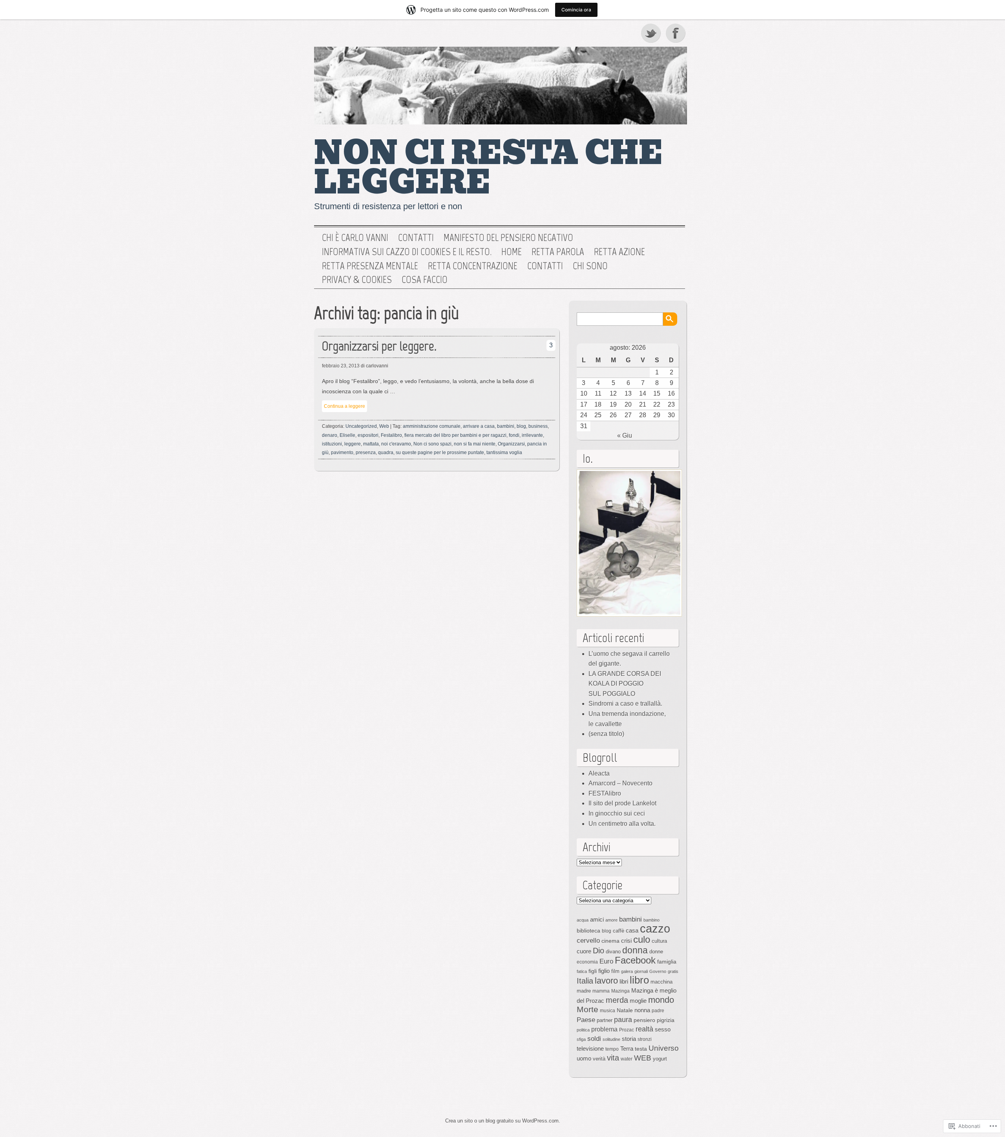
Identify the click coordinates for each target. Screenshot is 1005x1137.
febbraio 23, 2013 (341, 366)
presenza (366, 452)
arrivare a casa (479, 426)
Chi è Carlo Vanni (355, 238)
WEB (642, 1058)
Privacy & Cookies (357, 280)
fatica (582, 971)
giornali (641, 971)
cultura (659, 941)
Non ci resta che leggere (488, 168)
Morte (587, 1009)
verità (599, 1059)
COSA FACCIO (425, 280)
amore (611, 920)
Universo (664, 1048)
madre (584, 991)
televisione (590, 1049)
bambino (651, 920)
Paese (586, 1020)
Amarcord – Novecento (620, 783)
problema (604, 1029)
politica (583, 1029)
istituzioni (332, 444)
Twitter (651, 33)
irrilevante (532, 435)
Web (384, 426)
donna (635, 950)
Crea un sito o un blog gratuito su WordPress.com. (502, 1121)
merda (617, 1000)
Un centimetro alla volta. (622, 823)
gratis (673, 971)
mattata (371, 444)
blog (521, 426)
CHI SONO (590, 266)
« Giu (624, 435)
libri (623, 981)
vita (613, 1057)
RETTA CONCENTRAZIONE (472, 266)
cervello (588, 940)
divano (613, 951)
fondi (514, 435)
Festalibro (391, 435)
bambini (505, 426)
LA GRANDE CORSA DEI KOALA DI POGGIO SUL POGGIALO (624, 683)
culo (641, 939)
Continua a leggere (344, 406)
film (615, 971)
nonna (642, 1010)
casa (632, 930)
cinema (610, 941)
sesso (663, 1029)
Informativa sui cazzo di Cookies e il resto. (407, 252)
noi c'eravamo (396, 444)
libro (639, 980)
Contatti (416, 238)
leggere (352, 444)
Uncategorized (361, 426)
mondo (661, 1000)
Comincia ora (576, 10)
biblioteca (588, 930)
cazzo (655, 928)
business (538, 426)
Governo (657, 971)
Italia (585, 980)
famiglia (666, 961)
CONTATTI (545, 266)
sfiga (581, 1039)
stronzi (645, 1039)
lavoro (606, 981)
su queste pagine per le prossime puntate (440, 452)
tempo (612, 1049)
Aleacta (599, 773)
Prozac (626, 1030)
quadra (385, 452)
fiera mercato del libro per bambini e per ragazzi (455, 435)
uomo (584, 1058)
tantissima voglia (504, 452)
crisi (626, 940)
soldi (594, 1038)
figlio (604, 971)
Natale (625, 1010)
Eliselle (347, 435)
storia (629, 1039)
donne (656, 951)
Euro (606, 961)
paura (623, 1019)
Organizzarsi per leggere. (379, 346)
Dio (598, 950)
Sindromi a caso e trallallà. (625, 703)
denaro (329, 435)
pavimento (342, 452)
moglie (638, 1000)
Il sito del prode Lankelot (622, 803)
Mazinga (620, 991)
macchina (661, 982)
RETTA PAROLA (558, 252)
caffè (618, 931)
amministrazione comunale (431, 426)
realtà (644, 1029)
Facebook (676, 33)
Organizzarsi (511, 444)
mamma (601, 991)
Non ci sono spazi (432, 444)
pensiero (644, 1020)
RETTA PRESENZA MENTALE (370, 266)
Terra (626, 1048)
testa (641, 1049)
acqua (582, 920)
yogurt (660, 1059)
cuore (584, 951)
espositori (368, 435)
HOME (511, 252)
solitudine (611, 1039)
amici (597, 919)
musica (607, 1010)
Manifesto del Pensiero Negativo (508, 238)
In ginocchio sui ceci (616, 813)
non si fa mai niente (474, 444)
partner (604, 1020)
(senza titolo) (606, 733)
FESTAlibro (604, 793)
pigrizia (665, 1020)
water (626, 1059)
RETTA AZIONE (619, 252)
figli (592, 971)
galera (627, 971)
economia (587, 962)
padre (658, 1010)
